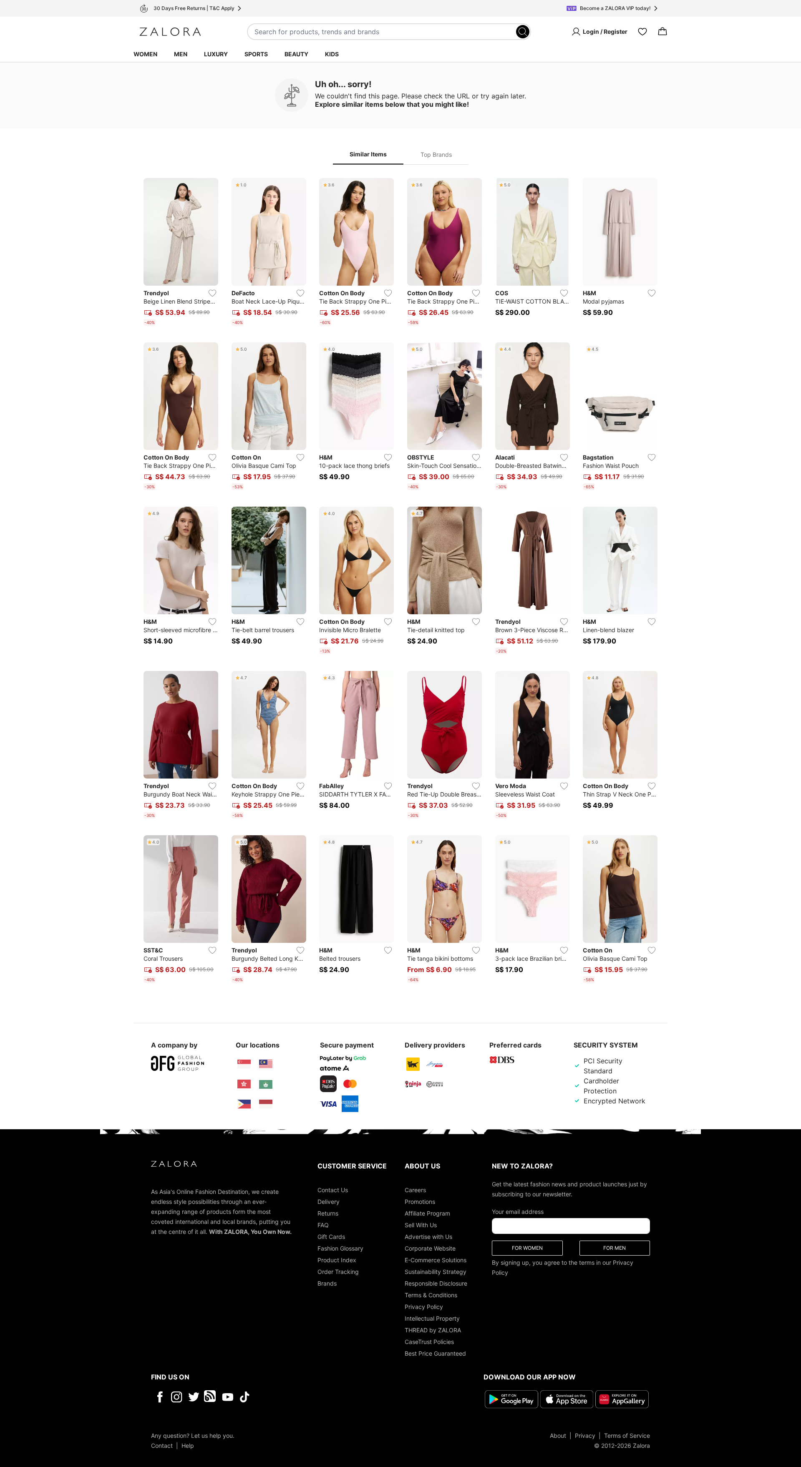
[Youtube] (227, 1397)
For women (527, 1248)
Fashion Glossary (340, 1248)
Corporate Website (430, 1248)
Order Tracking (338, 1271)
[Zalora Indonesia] (265, 1104)
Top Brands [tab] (436, 154)
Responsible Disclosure (436, 1283)
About (558, 1435)
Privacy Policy (424, 1306)
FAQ (323, 1224)
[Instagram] (176, 1397)
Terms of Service (627, 1435)
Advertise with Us (428, 1236)
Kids (332, 54)
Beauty (296, 54)
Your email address (518, 1211)
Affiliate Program (427, 1213)
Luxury (216, 54)
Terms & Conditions (431, 1295)
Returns (327, 1213)
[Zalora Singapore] (244, 1064)
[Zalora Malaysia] (265, 1064)
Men (180, 54)
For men (614, 1248)
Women (145, 54)
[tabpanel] (401, 582)
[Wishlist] (642, 32)
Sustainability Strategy (435, 1271)
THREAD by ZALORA (433, 1330)
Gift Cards (331, 1236)
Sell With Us (421, 1224)
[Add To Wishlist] (212, 293)
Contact (162, 1445)
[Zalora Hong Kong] (244, 1084)
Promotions (420, 1201)
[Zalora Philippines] (244, 1104)
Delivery (328, 1201)
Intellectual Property (432, 1318)
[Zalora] (170, 32)
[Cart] (662, 32)
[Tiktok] (298, 1397)
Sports (256, 54)
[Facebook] (159, 1397)
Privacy (585, 1435)
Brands (327, 1283)
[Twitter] (193, 1397)
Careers (415, 1189)
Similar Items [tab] (368, 154)
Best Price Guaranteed (435, 1353)
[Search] (522, 31)
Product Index (336, 1260)
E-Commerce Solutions (435, 1260)
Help (187, 1445)
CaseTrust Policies (429, 1341)
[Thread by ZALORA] (210, 1397)
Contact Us (332, 1189)
